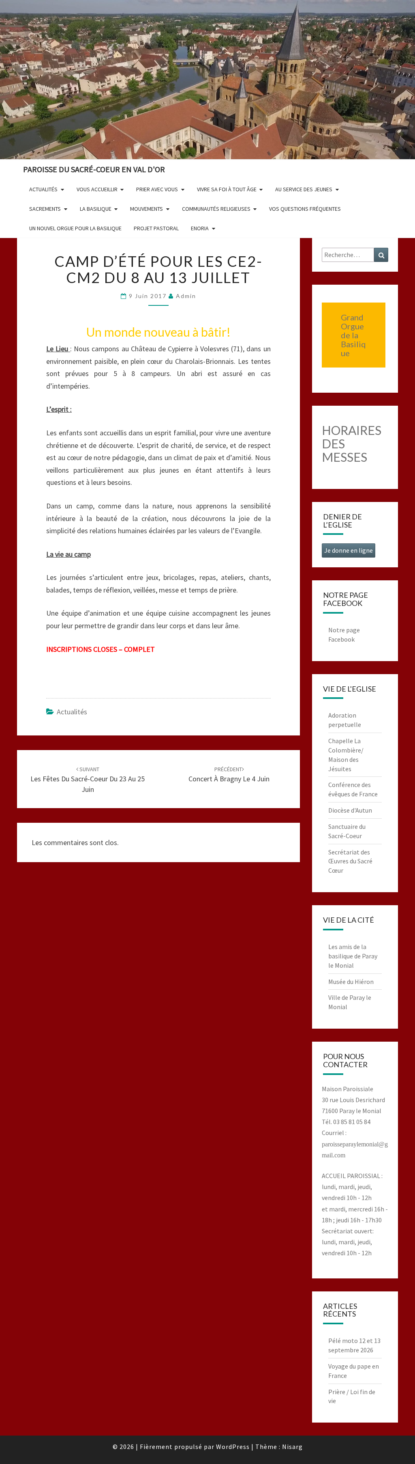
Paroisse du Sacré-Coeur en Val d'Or (94, 169)
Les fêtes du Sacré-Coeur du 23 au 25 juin (87, 780)
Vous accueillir (97, 189)
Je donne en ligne (348, 550)
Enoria (200, 228)
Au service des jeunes (303, 189)
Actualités (43, 189)
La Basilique (95, 208)
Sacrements (45, 208)
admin (186, 295)
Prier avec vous (157, 189)
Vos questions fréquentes (305, 208)
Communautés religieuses (216, 208)
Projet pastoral (156, 228)
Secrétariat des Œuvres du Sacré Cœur (350, 861)
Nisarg (292, 1446)
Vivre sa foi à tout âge (227, 189)
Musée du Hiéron (351, 981)
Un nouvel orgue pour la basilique (75, 228)
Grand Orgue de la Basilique (353, 335)
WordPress (233, 1446)
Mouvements (146, 208)
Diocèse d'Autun (350, 810)
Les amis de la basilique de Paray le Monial (352, 956)
